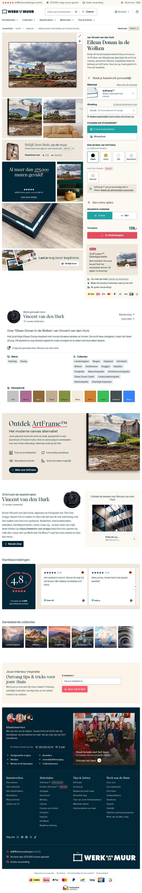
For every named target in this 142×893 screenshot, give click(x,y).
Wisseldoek (100, 136)
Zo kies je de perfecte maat (125, 104)
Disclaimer (61, 873)
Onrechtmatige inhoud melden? (81, 873)
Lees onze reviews (29, 197)
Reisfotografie (81, 381)
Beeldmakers (46, 20)
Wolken (78, 366)
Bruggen (106, 366)
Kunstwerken (8, 20)
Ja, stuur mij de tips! (74, 689)
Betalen (14, 759)
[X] (30, 837)
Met (127, 215)
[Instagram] (17, 837)
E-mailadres (68, 675)
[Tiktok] (35, 837)
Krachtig (13, 361)
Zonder (101, 215)
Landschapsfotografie (108, 376)
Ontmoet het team (86, 760)
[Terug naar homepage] (18, 11)
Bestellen (47, 755)
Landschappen (81, 361)
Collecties (27, 20)
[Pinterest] (22, 837)
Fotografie (79, 371)
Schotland (122, 361)
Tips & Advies (85, 20)
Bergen (96, 361)
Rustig (24, 361)
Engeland (108, 361)
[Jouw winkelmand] (137, 12)
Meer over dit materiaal (127, 85)
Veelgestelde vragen (21, 755)
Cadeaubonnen (50, 763)
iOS (47, 155)
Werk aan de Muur (118, 777)
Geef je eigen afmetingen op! (112, 116)
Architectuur (92, 366)
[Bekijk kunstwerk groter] (79, 35)
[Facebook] (26, 837)
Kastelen (118, 366)
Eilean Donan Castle (84, 376)
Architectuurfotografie (118, 371)
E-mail (62, 747)
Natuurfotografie (96, 371)
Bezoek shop (125, 314)
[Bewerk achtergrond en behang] (79, 41)
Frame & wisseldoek (104, 129)
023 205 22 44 (46, 747)
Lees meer (126, 318)
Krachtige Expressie (101, 381)
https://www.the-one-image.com (38, 529)
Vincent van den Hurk (103, 37)
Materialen (65, 20)
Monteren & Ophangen (22, 763)
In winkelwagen (114, 235)
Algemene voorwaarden (44, 873)
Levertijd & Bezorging (53, 759)
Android (58, 155)
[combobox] (59, 11)
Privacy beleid (102, 873)
